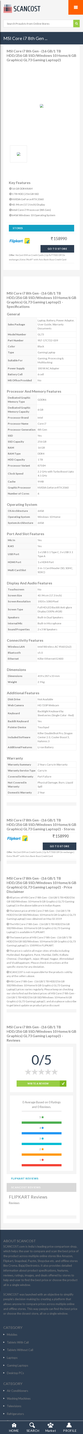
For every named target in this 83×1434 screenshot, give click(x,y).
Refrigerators (15, 1414)
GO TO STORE (57, 248)
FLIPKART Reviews (25, 1178)
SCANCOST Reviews (26, 1187)
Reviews (14, 1203)
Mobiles (12, 1334)
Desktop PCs (15, 1373)
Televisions (14, 1406)
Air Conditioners (17, 1390)
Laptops (12, 1357)
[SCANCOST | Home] (41, 8)
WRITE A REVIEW (38, 1083)
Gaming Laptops (17, 1365)
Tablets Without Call (20, 1350)
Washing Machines (19, 1398)
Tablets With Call (18, 1342)
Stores (18, 228)
